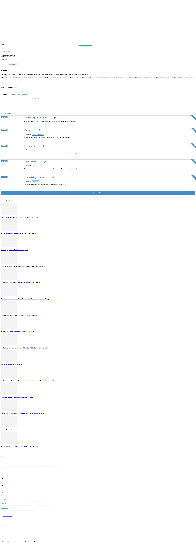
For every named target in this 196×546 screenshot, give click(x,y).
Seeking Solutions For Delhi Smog (11, 364)
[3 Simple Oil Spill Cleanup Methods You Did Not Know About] (9, 279)
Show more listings (98, 192)
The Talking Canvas (34, 177)
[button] (76, 47)
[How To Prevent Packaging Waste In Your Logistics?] (9, 328)
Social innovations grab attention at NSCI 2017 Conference (19, 217)
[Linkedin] (21, 41)
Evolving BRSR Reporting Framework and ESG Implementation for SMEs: (25, 413)
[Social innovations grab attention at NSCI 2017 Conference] (9, 214)
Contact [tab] (12, 105)
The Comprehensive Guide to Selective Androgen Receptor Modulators (23, 266)
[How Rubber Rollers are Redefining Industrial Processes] (9, 230)
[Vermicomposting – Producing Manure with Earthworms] (9, 312)
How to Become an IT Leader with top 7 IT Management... (19, 446)
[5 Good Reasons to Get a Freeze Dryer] (9, 427)
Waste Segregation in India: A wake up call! (14, 250)
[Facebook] (5, 41)
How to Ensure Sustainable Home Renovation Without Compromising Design (25, 299)
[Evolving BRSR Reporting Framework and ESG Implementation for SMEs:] (9, 410)
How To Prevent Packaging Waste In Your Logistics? (17, 331)
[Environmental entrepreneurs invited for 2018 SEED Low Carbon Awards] (9, 345)
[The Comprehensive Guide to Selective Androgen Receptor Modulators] (9, 263)
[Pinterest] (25, 41)
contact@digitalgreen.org (17, 91)
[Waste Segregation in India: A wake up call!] (9, 247)
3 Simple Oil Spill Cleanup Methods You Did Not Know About (20, 282)
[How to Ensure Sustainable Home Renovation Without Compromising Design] (9, 296)
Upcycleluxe (30, 161)
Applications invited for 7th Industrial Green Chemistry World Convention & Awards (27, 381)
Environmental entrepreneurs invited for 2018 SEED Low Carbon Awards (24, 348)
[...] (76, 121)
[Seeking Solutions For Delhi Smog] (9, 361)
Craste (27, 130)
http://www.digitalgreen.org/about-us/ (21, 94)
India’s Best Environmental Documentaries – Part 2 (17, 397)
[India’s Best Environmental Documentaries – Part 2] (9, 394)
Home (2, 51)
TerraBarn (29, 146)
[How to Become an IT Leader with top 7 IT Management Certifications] (9, 443)
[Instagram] (8, 41)
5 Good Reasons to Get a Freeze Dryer (13, 430)
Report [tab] (18, 105)
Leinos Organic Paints (35, 117)
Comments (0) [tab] (5, 105)
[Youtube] (31, 41)
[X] (12, 41)
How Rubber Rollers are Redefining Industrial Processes (18, 233)
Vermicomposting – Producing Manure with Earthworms (19, 315)
